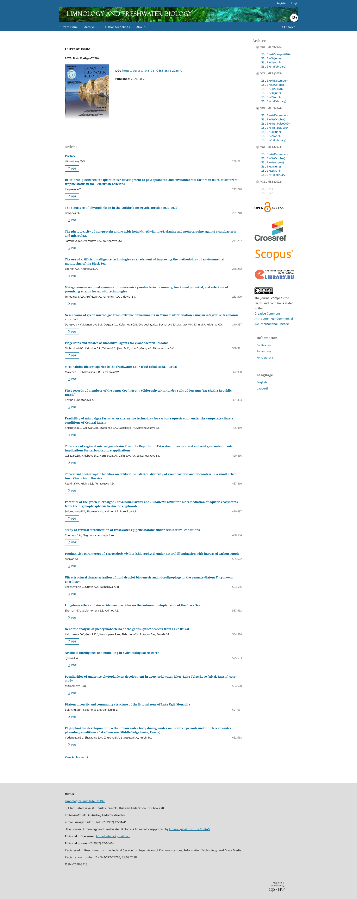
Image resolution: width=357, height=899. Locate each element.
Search (290, 27)
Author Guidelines (117, 27)
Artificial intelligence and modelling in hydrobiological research (112, 653)
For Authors (264, 351)
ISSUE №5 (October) (273, 85)
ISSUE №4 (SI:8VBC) (272, 89)
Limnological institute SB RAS (85, 801)
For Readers (264, 345)
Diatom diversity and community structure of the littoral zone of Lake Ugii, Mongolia (127, 704)
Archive (89, 27)
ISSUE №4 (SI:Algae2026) (275, 54)
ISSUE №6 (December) (274, 80)
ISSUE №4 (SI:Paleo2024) (275, 123)
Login (294, 3)
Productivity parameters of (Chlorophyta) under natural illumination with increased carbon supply (152, 554)
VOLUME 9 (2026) (271, 47)
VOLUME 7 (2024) (271, 108)
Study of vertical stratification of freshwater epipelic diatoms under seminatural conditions (132, 530)
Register (281, 3)
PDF (73, 168)
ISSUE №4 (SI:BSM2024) (275, 127)
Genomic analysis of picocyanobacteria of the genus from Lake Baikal (127, 629)
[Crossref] (270, 240)
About (140, 27)
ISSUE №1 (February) (273, 66)
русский (262, 388)
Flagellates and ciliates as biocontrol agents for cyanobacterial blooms (116, 343)
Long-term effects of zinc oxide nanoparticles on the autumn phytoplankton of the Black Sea (132, 605)
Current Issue (68, 27)
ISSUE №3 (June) (271, 58)
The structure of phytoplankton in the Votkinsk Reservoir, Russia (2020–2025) (121, 208)
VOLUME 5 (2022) (271, 181)
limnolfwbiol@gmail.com (113, 836)
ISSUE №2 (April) (271, 62)
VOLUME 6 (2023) (271, 147)
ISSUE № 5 (267, 193)
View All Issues (74, 757)
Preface (70, 156)
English (262, 382)
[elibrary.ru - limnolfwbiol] (274, 278)
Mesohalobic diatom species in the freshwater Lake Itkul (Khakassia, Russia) (121, 367)
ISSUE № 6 (267, 189)
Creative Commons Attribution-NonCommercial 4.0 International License (274, 318)
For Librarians (265, 357)
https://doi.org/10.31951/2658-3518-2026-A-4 (153, 70)
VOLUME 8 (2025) (271, 73)
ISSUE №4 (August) (272, 162)
